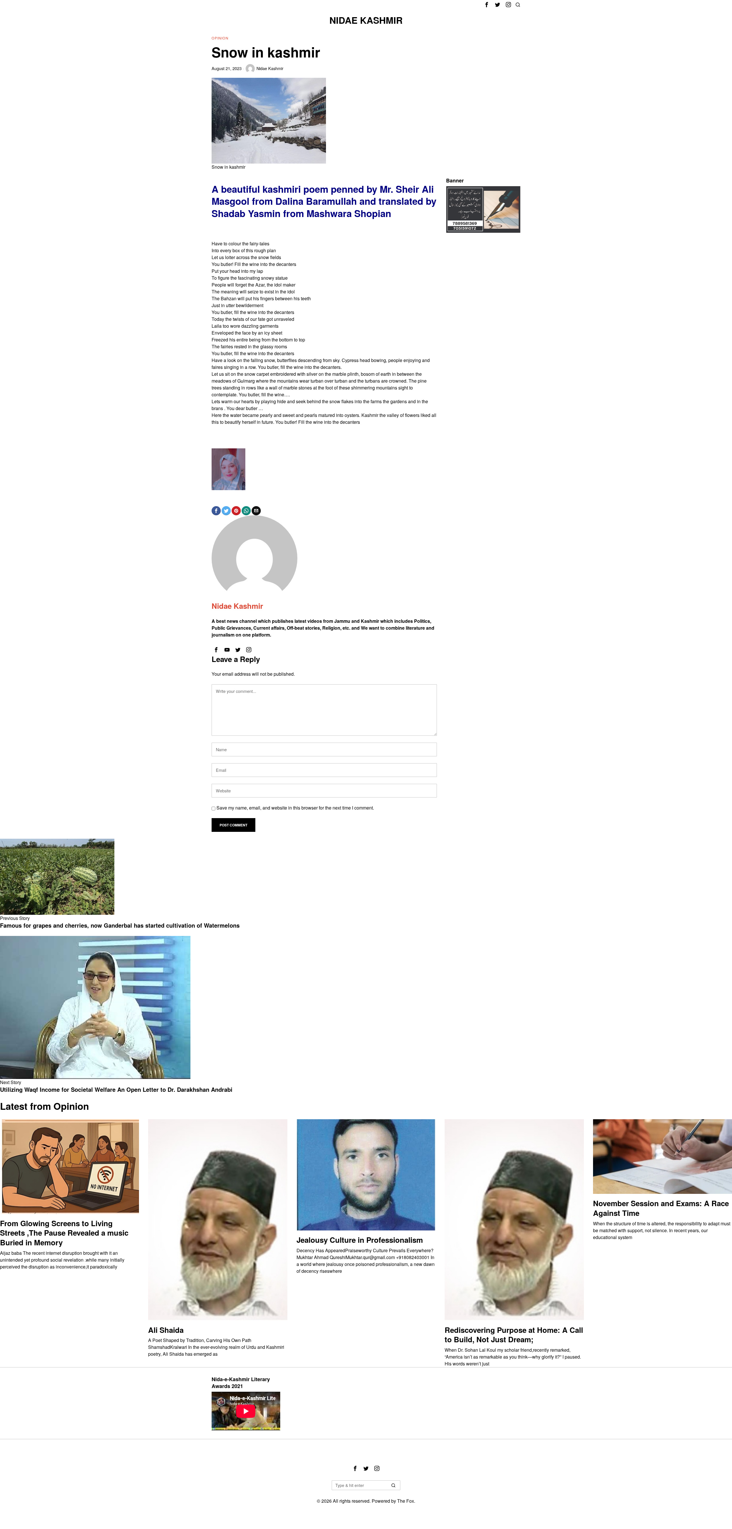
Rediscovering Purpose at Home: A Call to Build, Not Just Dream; (514, 1335)
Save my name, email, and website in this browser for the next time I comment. (295, 807)
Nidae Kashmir (269, 68)
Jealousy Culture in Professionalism (360, 1240)
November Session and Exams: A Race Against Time (661, 1208)
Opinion (220, 37)
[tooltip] (486, 4)
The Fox (405, 1501)
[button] (393, 1485)
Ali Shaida (166, 1330)
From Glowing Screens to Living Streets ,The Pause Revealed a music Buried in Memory (64, 1232)
